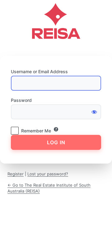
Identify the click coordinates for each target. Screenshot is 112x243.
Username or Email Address (39, 71)
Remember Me (36, 130)
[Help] (56, 129)
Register (15, 173)
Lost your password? (47, 173)
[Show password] (94, 112)
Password (21, 100)
